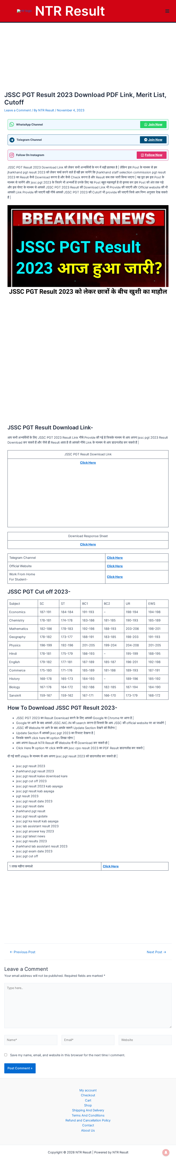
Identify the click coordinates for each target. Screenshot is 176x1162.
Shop (88, 1105)
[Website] (145, 1041)
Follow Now (153, 155)
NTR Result (70, 11)
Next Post (156, 952)
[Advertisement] (88, 59)
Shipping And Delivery (88, 1110)
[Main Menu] (167, 11)
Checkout (88, 1095)
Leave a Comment (17, 110)
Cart (88, 1100)
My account (88, 1090)
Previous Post (22, 952)
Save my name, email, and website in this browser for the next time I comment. (67, 1055)
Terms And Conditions (88, 1115)
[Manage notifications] (165, 1152)
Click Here (88, 463)
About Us (88, 1130)
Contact (88, 1125)
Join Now (155, 124)
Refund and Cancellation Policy (88, 1120)
